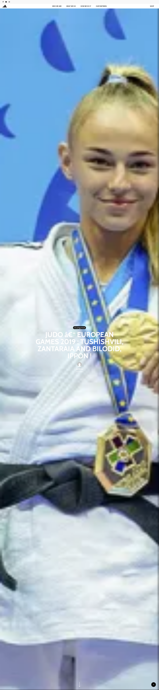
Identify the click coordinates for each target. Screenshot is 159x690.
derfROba (79, 369)
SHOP (152, 6)
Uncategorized (79, 328)
